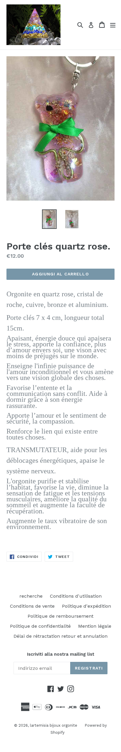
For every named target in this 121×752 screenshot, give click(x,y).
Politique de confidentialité (40, 626)
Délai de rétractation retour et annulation (60, 636)
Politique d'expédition (86, 606)
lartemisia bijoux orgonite (53, 725)
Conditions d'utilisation (76, 596)
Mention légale (94, 626)
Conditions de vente (32, 606)
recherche (31, 596)
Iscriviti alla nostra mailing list (60, 654)
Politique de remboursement (60, 616)
